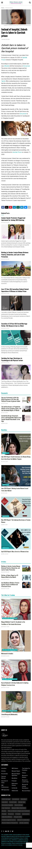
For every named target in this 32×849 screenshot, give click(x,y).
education (23, 799)
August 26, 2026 (5, 328)
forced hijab (13, 802)
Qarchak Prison (17, 152)
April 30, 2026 (5, 554)
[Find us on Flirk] (8, 831)
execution (4, 802)
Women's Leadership (23, 820)
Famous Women (3, 777)
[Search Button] (30, 2)
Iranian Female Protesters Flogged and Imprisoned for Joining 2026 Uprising (13, 219)
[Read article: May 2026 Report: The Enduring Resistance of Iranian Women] (16, 507)
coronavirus (15, 799)
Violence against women (8, 820)
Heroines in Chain (4, 782)
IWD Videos (15, 768)
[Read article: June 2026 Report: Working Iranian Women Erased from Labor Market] (16, 475)
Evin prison (26, 66)
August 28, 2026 (5, 259)
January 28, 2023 (5, 39)
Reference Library (14, 784)
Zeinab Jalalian (24, 823)
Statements (15, 791)
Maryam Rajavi (16, 771)
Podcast (14, 781)
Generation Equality (7, 805)
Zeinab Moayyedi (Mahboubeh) (9, 714)
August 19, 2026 (5, 588)
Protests (18, 814)
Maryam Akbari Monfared (19, 808)
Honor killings (18, 805)
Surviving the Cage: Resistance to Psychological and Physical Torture (12, 359)
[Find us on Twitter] (3, 831)
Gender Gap (22, 802)
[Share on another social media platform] (29, 207)
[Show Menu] (2, 2)
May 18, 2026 (5, 423)
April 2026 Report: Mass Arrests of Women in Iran (15, 551)
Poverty (4, 814)
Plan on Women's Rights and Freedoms (18, 811)
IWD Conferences (5, 786)
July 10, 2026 (5, 403)
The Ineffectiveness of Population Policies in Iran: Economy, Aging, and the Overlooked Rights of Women (11, 408)
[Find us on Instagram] (10, 831)
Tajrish (3, 81)
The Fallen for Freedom (10, 618)
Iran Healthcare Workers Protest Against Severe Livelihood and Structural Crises (10, 584)
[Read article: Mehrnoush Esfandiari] (16, 641)
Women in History (25, 776)
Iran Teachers (6, 808)
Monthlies (6, 453)
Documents (4, 774)
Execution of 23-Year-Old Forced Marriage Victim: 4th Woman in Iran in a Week (14, 325)
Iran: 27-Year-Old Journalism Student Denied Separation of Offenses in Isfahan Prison (15, 290)
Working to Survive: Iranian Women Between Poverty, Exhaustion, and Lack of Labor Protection (14, 254)
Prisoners (10, 814)
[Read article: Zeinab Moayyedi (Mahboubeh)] (16, 701)
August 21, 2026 (5, 626)
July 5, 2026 (4, 493)
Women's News (9, 8)
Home (2, 8)
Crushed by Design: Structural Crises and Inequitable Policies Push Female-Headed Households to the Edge (11, 418)
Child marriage (6, 799)
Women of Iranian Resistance (25, 786)
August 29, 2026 (5, 222)
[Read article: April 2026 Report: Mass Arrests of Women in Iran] (16, 539)
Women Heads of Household (9, 823)
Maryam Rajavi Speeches (16, 774)
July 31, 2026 (5, 461)
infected (6, 66)
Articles (3, 771)
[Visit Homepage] (16, 2)
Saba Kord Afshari (7, 817)
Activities (3, 768)
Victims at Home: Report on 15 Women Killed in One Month (9, 576)
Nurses (4, 811)
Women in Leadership (25, 781)
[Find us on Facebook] (1, 831)
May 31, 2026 (5, 524)
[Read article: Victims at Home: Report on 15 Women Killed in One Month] (26, 577)
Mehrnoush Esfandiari (7, 653)
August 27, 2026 (5, 293)
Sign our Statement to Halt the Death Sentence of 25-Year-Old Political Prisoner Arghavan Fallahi (10, 399)
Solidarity (14, 788)
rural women (25, 814)
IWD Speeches (5, 790)
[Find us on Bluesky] (12, 831)
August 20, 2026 (5, 656)
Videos (24, 773)
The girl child (17, 817)
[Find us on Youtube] (6, 831)
